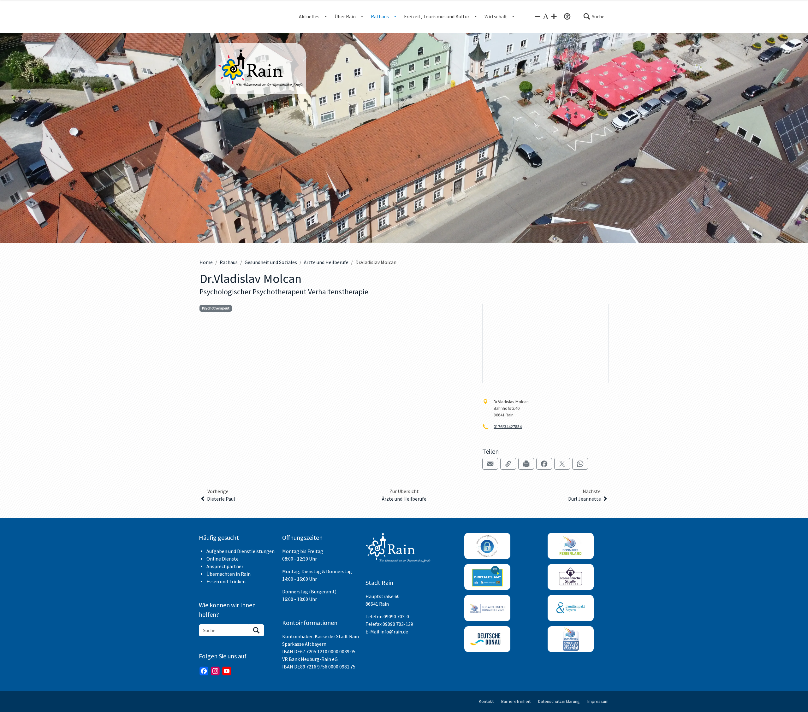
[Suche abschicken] (256, 630)
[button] (594, 16)
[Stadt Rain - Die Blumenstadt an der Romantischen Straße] (260, 68)
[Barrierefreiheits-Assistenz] (567, 16)
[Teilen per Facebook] (544, 464)
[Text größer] (554, 16)
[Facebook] (204, 671)
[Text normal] (546, 16)
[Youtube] (227, 671)
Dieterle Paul (221, 499)
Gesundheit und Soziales (271, 262)
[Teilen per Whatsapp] (580, 464)
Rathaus (229, 262)
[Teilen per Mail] (490, 464)
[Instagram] (215, 671)
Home (206, 262)
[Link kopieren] (508, 464)
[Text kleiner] (537, 16)
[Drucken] (526, 464)
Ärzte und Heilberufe (326, 262)
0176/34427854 (508, 426)
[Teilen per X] (562, 464)
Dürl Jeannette (584, 499)
